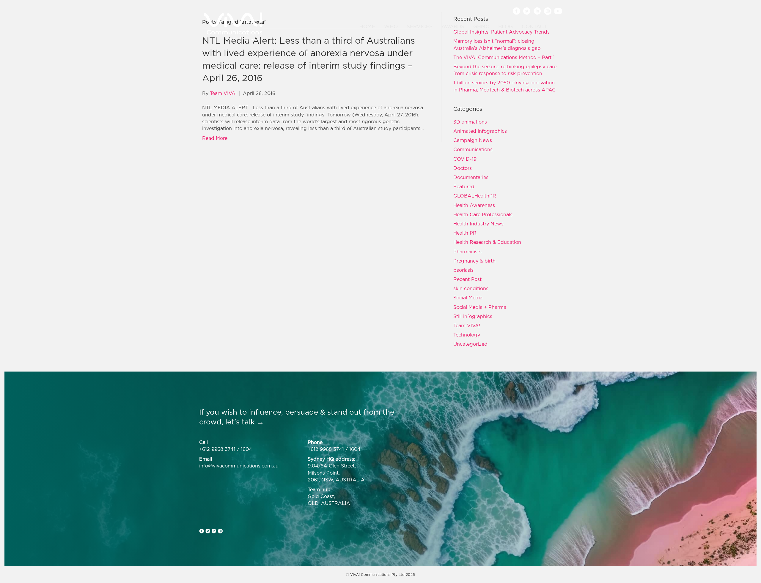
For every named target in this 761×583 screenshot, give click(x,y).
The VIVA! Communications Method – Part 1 (504, 57)
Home (367, 26)
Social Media (467, 297)
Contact (534, 26)
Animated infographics (480, 131)
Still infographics (472, 316)
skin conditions (470, 288)
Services (420, 26)
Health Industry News (478, 223)
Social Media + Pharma (479, 307)
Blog (505, 26)
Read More (214, 138)
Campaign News (472, 140)
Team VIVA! (466, 325)
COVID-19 (465, 159)
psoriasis (463, 270)
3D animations (470, 121)
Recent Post (467, 279)
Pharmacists (467, 251)
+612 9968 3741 (217, 449)
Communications (473, 149)
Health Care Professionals (482, 214)
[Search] (555, 27)
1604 (246, 449)
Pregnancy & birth (474, 260)
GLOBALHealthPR (474, 195)
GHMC (481, 26)
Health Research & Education (487, 242)
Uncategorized (470, 344)
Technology (466, 334)
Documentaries (470, 177)
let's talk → (244, 422)
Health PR (465, 233)
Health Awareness (474, 205)
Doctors (462, 168)
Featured (463, 186)
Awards (452, 26)
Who (391, 26)
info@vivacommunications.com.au (239, 465)
